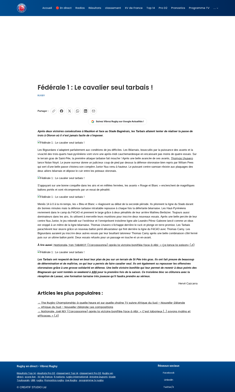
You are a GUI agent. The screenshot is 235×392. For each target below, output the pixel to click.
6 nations (59, 376)
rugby (39, 380)
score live (30, 376)
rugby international (77, 376)
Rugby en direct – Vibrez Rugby (37, 366)
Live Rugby (71, 380)
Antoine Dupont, (98, 376)
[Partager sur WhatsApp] (77, 111)
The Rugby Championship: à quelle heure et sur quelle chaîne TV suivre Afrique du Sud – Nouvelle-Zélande (111, 303)
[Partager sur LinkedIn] (85, 111)
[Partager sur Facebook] (61, 111)
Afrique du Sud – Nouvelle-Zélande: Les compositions (75, 307)
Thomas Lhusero (182, 158)
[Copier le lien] (54, 111)
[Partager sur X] (69, 111)
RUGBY (41, 95)
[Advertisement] (117, 41)
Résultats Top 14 (26, 373)
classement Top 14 (67, 373)
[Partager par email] (93, 111)
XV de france (45, 376)
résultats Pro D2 (46, 373)
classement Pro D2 (90, 373)
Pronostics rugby (54, 380)
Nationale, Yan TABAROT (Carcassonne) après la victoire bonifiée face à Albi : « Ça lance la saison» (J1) (124, 245)
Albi (94, 272)
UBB (33, 380)
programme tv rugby (91, 380)
